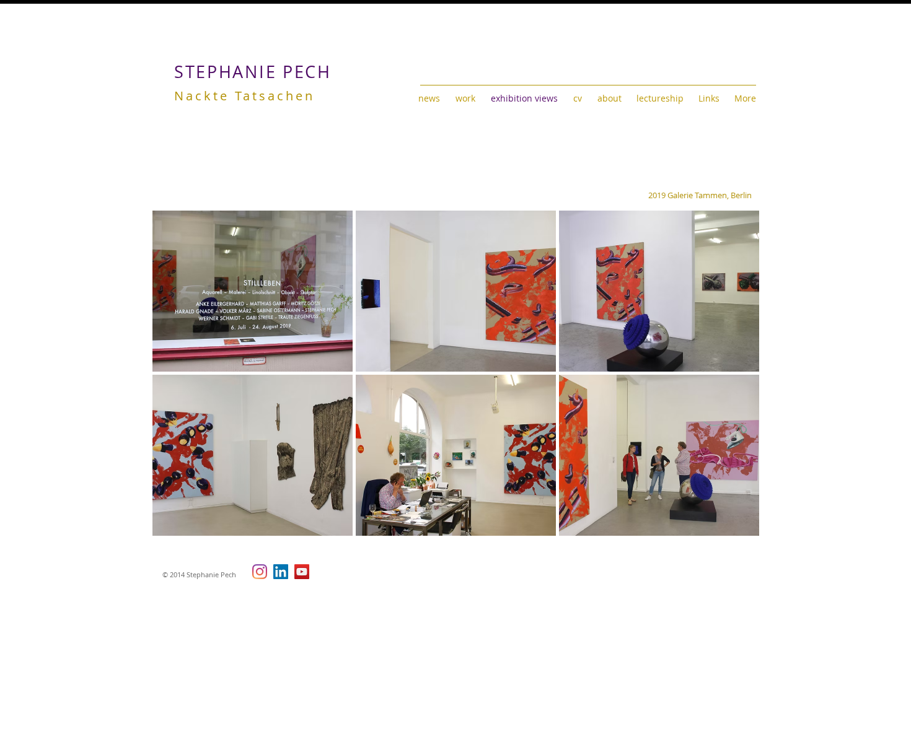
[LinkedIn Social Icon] (280, 571)
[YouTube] (301, 571)
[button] (252, 291)
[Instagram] (259, 571)
